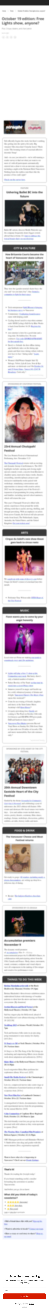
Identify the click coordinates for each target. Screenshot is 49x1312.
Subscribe (24, 1296)
